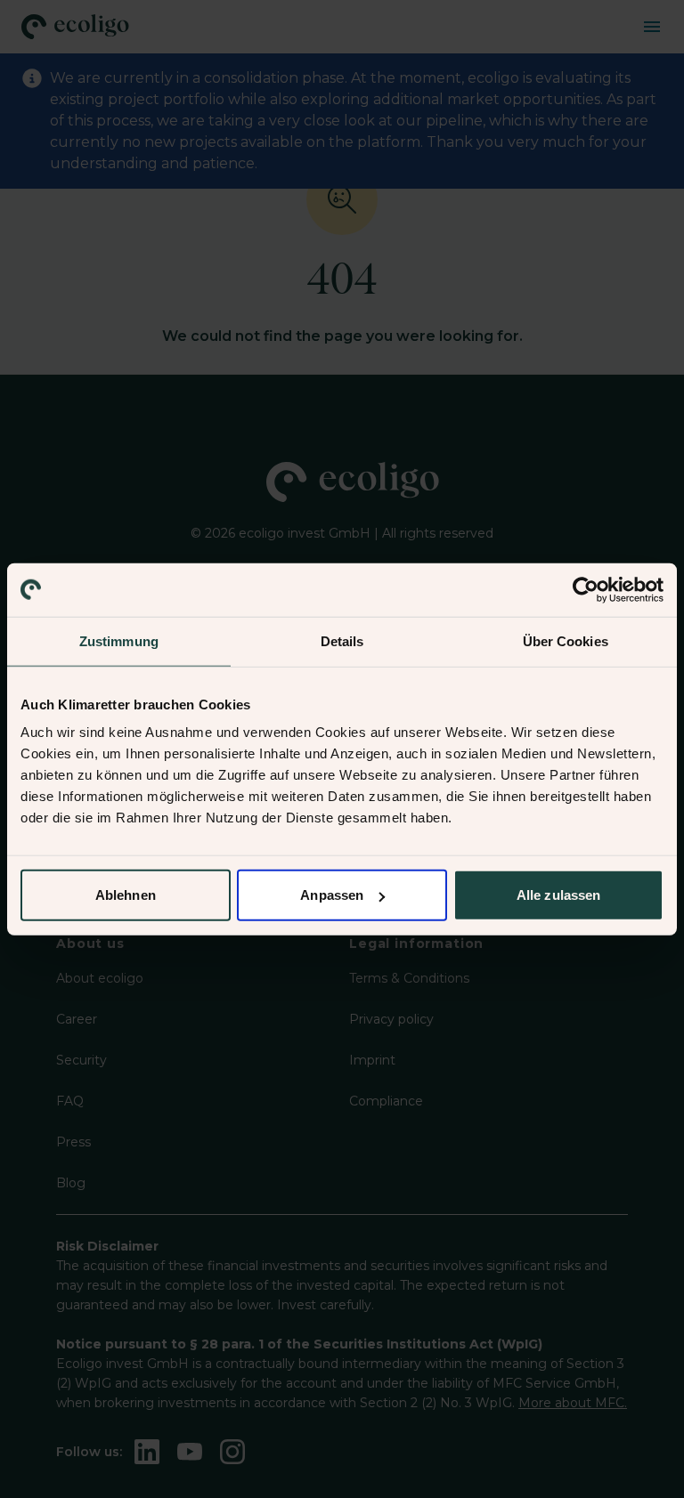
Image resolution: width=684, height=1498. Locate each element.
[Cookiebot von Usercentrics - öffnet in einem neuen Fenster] (586, 589)
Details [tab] (342, 640)
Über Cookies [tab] (565, 640)
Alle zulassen (558, 895)
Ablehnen (125, 895)
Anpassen (331, 895)
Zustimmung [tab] (119, 640)
